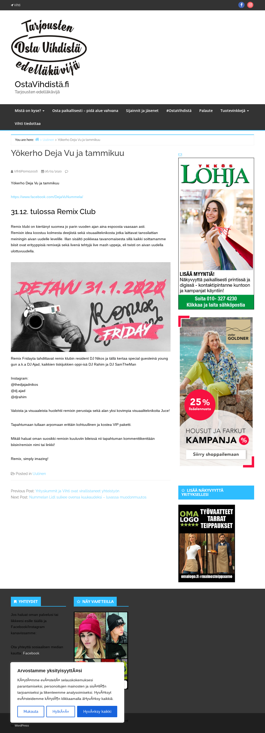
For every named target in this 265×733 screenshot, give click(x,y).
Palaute (206, 110)
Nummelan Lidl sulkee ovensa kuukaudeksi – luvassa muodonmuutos (87, 497)
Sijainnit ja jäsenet (142, 110)
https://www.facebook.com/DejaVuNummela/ (47, 197)
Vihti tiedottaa (28, 123)
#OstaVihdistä (179, 110)
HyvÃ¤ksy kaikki (97, 711)
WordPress (22, 725)
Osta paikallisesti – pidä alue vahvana (85, 110)
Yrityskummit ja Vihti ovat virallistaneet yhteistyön (77, 491)
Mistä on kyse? (28, 110)
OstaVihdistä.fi (42, 84)
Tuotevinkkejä (233, 110)
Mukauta (31, 711)
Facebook (31, 653)
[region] (67, 692)
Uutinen (39, 474)
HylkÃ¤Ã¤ (61, 711)
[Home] (37, 139)
